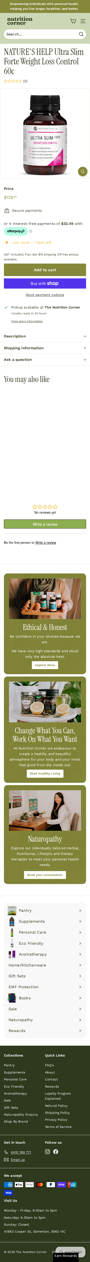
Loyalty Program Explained (58, 1096)
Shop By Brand (16, 1121)
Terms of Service (58, 1127)
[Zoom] (82, 171)
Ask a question (18, 359)
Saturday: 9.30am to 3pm (24, 1217)
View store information (27, 321)
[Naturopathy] (45, 810)
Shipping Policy (57, 1112)
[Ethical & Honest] (45, 599)
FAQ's (49, 1065)
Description (15, 336)
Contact (51, 1079)
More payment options (45, 295)
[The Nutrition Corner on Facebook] (55, 1151)
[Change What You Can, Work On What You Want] (45, 702)
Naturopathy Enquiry (21, 1114)
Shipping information (24, 348)
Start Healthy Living (45, 773)
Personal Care (15, 1079)
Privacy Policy (56, 1119)
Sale (7, 1100)
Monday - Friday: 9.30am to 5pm (30, 1210)
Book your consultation (45, 875)
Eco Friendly (14, 1086)
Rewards (52, 1086)
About (50, 1072)
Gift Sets (11, 1107)
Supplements (14, 1072)
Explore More (45, 665)
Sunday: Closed (16, 1224)
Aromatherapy (15, 1093)
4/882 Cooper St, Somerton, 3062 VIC (35, 1231)
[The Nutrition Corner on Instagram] (47, 1151)
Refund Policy (56, 1106)
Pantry (9, 1065)
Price (8, 188)
